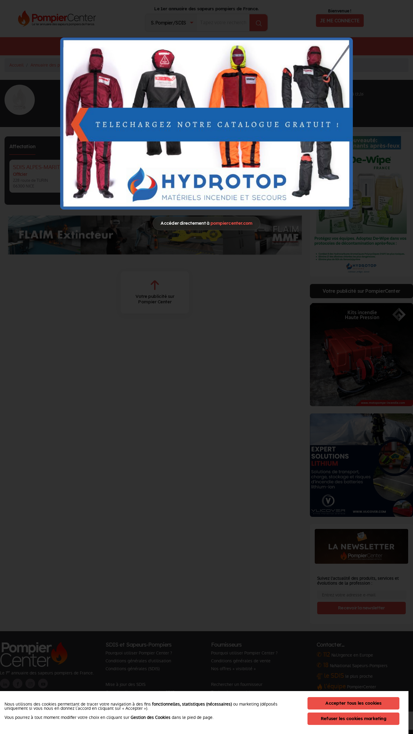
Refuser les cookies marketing (353, 718)
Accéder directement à (206, 223)
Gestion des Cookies (151, 717)
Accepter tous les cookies (353, 703)
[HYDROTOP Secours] (206, 123)
